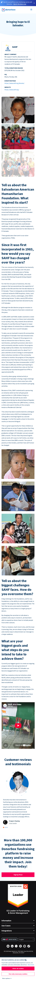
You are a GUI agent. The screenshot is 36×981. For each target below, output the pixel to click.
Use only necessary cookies (18, 974)
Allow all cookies (18, 968)
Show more (31, 965)
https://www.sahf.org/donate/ (14, 83)
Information (6, 921)
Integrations (7, 931)
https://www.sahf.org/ (12, 90)
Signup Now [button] (18, 875)
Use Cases (6, 926)
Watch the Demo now (19, 4)
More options (6, 978)
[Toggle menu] (31, 10)
